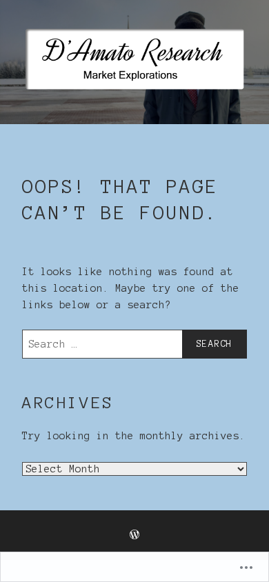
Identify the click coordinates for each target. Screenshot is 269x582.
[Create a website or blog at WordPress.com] (134, 536)
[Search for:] (134, 344)
